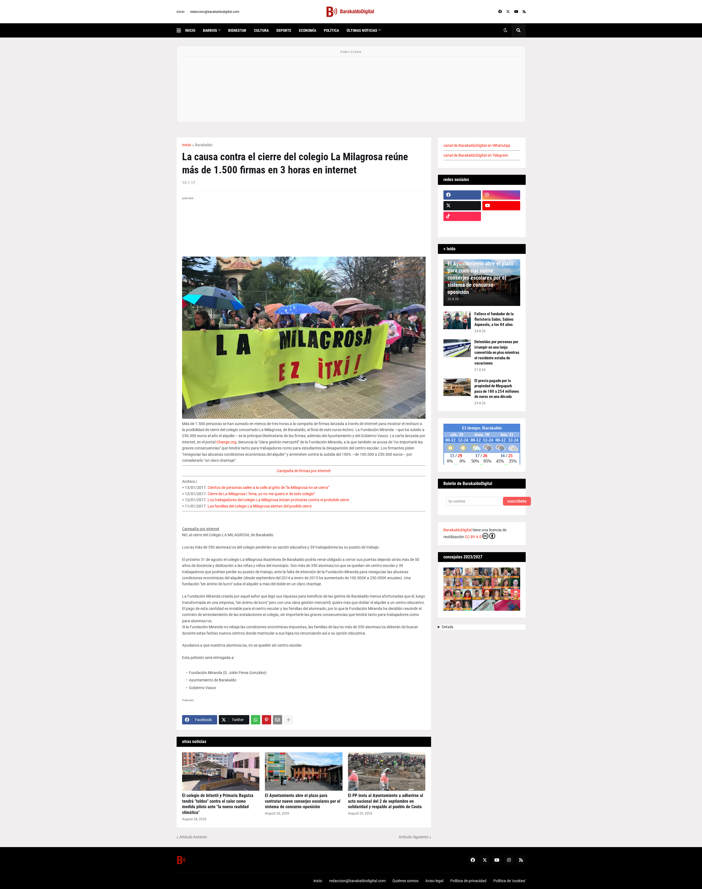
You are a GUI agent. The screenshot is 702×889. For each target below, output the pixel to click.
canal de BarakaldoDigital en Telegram (475, 155)
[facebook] (500, 12)
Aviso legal (434, 881)
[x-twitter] (508, 12)
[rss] (524, 12)
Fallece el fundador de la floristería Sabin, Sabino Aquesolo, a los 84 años (494, 319)
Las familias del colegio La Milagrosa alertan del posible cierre (260, 506)
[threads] (501, 227)
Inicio (186, 145)
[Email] (277, 719)
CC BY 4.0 (473, 537)
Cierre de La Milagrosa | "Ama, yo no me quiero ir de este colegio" (261, 494)
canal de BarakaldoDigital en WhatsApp (476, 145)
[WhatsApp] (255, 719)
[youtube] (516, 12)
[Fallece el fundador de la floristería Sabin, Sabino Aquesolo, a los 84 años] (457, 320)
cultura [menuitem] (261, 30)
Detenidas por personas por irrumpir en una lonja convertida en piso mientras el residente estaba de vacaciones (496, 352)
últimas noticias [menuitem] (362, 30)
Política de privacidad (468, 881)
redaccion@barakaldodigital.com (214, 12)
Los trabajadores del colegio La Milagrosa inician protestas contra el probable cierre (278, 500)
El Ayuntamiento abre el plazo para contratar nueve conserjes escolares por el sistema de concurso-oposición (302, 801)
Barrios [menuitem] (210, 30)
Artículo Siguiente (413, 837)
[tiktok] (462, 216)
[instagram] (501, 195)
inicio (181, 12)
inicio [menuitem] (190, 30)
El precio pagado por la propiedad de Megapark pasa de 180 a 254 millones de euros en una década (496, 388)
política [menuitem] (331, 30)
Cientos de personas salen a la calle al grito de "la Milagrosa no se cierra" (268, 487)
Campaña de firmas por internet (304, 471)
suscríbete (516, 501)
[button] (181, 30)
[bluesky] (501, 216)
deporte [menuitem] (283, 30)
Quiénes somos (405, 881)
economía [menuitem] (307, 30)
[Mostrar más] (288, 719)
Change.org (226, 442)
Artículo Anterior (193, 837)
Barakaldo (204, 145)
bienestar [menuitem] (237, 30)
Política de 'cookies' (509, 881)
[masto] (462, 227)
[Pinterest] (266, 719)
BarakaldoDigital (457, 530)
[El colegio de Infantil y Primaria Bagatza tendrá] (221, 771)
